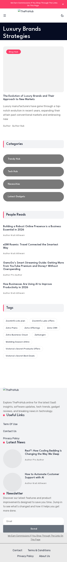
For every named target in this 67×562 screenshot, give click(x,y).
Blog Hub (13, 52)
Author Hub (18, 126)
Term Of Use (10, 424)
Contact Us (9, 431)
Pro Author (16, 275)
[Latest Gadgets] (33, 196)
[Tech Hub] (33, 171)
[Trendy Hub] (33, 159)
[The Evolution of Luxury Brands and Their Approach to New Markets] (33, 69)
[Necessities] (33, 184)
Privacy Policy (11, 438)
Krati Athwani (18, 235)
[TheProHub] (33, 15)
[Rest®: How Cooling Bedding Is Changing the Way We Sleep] (12, 458)
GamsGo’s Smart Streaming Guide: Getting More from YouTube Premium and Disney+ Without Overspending (33, 266)
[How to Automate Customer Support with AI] (12, 482)
